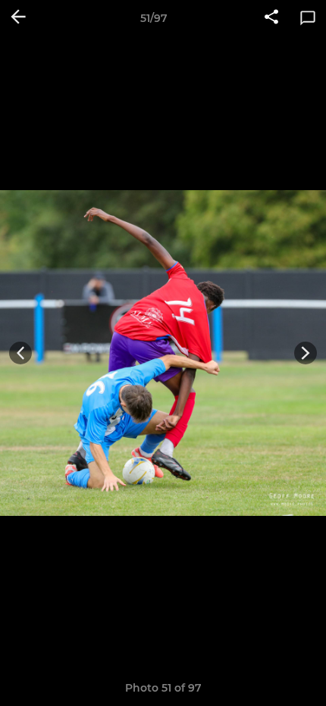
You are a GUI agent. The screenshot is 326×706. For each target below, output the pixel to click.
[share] (271, 18)
